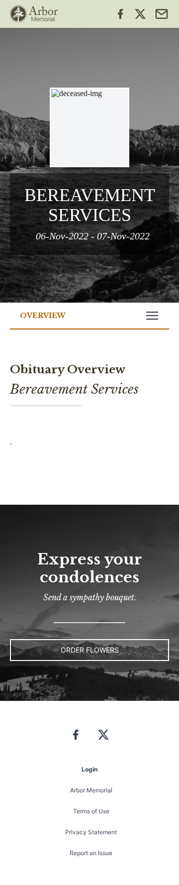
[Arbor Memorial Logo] (34, 13)
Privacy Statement (91, 832)
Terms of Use (91, 811)
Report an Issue (91, 853)
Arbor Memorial (91, 790)
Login (89, 769)
